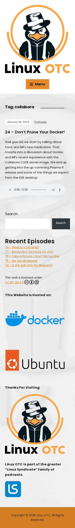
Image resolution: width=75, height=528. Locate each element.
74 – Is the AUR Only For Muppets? (29, 265)
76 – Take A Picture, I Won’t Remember (32, 256)
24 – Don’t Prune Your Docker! (35, 132)
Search (11, 213)
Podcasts (40, 122)
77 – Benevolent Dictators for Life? (29, 252)
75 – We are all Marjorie (21, 261)
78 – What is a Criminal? (22, 247)
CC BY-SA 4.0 (14, 282)
